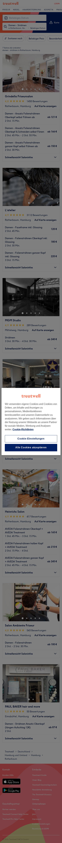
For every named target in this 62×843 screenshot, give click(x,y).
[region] (31, 421)
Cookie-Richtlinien (23, 429)
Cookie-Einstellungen (31, 438)
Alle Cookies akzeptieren (30, 447)
